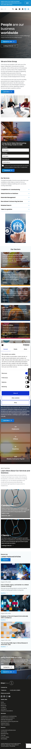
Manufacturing (4, 733)
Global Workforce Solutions (8, 718)
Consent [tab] (5, 349)
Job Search (4, 709)
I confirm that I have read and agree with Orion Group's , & (16, 166)
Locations (3, 707)
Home (2, 702)
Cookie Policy (24, 167)
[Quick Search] (13, 9)
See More (5, 559)
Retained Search (5, 723)
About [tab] (25, 349)
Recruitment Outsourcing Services (9, 721)
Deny (15, 402)
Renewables (4, 738)
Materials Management (7, 719)
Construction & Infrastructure (8, 730)
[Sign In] (22, 9)
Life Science (4, 732)
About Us (3, 704)
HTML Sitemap (12, 746)
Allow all (15, 393)
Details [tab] (15, 349)
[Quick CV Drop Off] (16, 9)
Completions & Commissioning (8, 716)
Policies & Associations (7, 710)
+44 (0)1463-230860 (15, 690)
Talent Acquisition (5, 725)
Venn (29, 743)
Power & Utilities (5, 737)
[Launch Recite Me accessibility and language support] (25, 9)
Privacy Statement (15, 744)
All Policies (3, 744)
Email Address (5, 159)
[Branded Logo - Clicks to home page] (3, 9)
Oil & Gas (3, 735)
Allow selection (15, 398)
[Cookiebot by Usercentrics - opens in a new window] (23, 345)
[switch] (27, 378)
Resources (3, 705)
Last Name (4, 153)
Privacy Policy (16, 167)
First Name (4, 147)
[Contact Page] (19, 9)
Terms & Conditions (8, 167)
